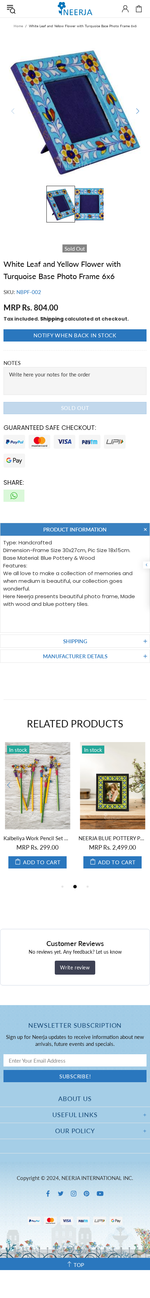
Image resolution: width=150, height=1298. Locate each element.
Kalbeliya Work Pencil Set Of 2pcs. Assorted (37, 838)
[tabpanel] (37, 812)
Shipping (51, 318)
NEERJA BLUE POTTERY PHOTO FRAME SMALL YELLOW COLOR (112, 838)
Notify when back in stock (75, 335)
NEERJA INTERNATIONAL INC (75, 8)
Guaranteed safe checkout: (49, 427)
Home (18, 26)
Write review (75, 967)
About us (75, 1098)
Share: (13, 482)
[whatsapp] (13, 496)
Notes (12, 363)
